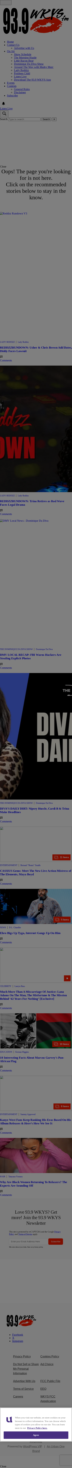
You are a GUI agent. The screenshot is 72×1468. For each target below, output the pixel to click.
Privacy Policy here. (37, 1428)
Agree (36, 1435)
